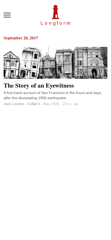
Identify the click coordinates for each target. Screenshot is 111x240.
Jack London (14, 104)
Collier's (33, 104)
